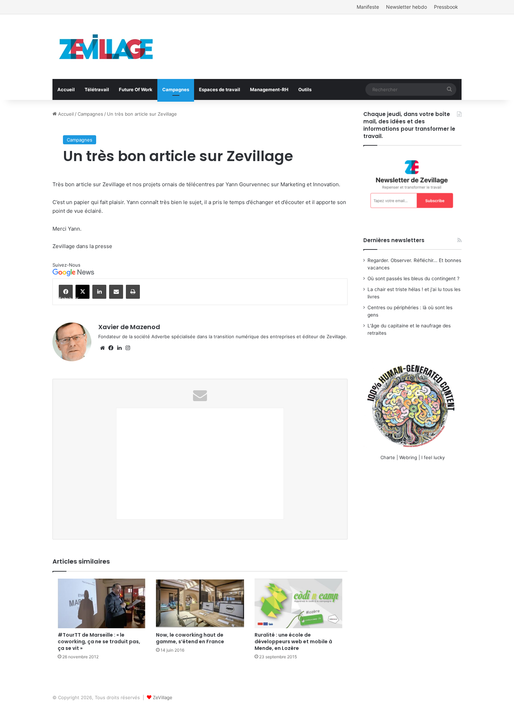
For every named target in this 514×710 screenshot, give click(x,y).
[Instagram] (127, 348)
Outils (305, 89)
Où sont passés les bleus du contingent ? (413, 278)
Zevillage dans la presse (82, 246)
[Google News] (73, 274)
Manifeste (368, 7)
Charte (387, 457)
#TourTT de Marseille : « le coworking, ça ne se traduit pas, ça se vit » (99, 641)
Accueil (66, 89)
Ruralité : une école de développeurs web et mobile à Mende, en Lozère (293, 641)
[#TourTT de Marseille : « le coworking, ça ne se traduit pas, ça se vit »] (101, 603)
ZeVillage (162, 697)
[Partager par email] (116, 292)
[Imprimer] (133, 292)
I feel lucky (433, 457)
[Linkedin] (99, 292)
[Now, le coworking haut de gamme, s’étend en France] (200, 603)
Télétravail (97, 89)
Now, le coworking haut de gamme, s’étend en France (190, 638)
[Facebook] (111, 348)
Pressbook (446, 7)
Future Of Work (135, 89)
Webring (408, 457)
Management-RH (269, 89)
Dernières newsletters (393, 240)
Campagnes (175, 89)
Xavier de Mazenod (129, 327)
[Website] (102, 348)
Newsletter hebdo (406, 7)
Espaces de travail (219, 89)
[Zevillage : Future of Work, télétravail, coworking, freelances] (106, 46)
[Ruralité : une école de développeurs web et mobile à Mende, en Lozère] (298, 603)
